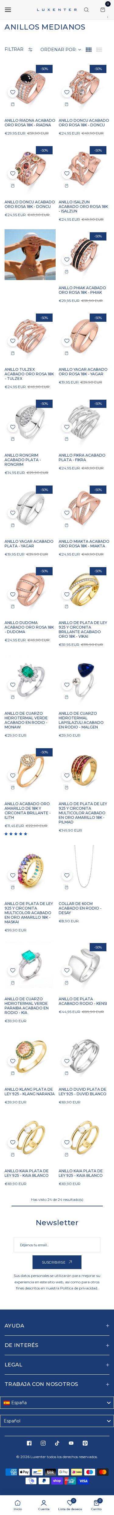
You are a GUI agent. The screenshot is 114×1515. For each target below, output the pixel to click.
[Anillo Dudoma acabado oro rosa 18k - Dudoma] (30, 589)
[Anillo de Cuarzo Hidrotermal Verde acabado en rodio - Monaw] (30, 680)
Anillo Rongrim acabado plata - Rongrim (23, 460)
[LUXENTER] (57, 10)
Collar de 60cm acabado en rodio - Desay (80, 908)
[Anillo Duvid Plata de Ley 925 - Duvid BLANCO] (84, 1056)
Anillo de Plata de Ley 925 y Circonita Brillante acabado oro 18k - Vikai (83, 629)
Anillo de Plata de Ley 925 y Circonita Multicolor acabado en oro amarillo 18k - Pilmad (83, 812)
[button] (13, 92)
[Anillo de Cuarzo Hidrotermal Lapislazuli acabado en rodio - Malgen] (84, 680)
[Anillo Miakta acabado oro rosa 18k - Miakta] (84, 508)
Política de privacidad (78, 1288)
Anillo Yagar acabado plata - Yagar (29, 543)
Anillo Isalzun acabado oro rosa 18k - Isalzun (83, 206)
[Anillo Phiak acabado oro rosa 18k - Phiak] (84, 254)
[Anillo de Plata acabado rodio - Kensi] (84, 965)
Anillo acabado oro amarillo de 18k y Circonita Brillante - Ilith (28, 810)
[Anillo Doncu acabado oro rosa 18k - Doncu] (84, 87)
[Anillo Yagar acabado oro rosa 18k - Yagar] (84, 336)
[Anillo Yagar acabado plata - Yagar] (30, 508)
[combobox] (57, 1403)
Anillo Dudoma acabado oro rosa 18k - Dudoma (29, 627)
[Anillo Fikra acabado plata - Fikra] (84, 422)
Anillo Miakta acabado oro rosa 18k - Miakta (84, 543)
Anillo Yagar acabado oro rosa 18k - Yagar (83, 371)
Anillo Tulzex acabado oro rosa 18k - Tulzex (29, 374)
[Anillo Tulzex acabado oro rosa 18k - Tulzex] (30, 336)
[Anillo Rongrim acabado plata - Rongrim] (30, 422)
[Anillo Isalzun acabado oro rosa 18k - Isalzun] (84, 168)
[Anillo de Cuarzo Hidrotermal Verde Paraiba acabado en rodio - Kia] (30, 965)
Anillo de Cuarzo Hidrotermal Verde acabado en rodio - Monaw (26, 720)
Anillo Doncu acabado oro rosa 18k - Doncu (84, 122)
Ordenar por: (58, 49)
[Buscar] (86, 9)
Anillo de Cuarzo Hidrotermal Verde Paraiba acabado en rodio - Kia (27, 1006)
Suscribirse (54, 1262)
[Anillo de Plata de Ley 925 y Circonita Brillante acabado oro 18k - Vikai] (84, 589)
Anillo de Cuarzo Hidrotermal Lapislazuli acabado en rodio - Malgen (81, 720)
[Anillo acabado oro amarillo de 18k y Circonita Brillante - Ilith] (30, 770)
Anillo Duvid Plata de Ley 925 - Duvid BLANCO (82, 1091)
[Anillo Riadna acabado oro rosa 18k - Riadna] (30, 87)
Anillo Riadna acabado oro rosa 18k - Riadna (30, 122)
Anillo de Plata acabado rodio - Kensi (83, 1001)
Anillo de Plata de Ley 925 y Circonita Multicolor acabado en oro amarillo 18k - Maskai (29, 912)
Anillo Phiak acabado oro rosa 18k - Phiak (82, 290)
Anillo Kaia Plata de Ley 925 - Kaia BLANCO (27, 1173)
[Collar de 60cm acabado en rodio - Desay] (84, 870)
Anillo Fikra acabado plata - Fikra (82, 457)
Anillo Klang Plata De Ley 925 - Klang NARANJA (30, 1091)
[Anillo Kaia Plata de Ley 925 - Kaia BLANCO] (30, 1137)
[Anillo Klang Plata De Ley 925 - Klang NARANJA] (30, 1056)
